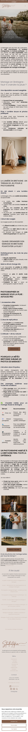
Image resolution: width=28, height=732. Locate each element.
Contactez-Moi (14, 670)
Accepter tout (14, 721)
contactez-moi (9, 565)
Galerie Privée (14, 667)
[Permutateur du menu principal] (25, 6)
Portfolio (14, 666)
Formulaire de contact (14, 682)
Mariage (15, 661)
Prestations (14, 659)
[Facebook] (11, 689)
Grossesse (14, 662)
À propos (14, 669)
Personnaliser (14, 725)
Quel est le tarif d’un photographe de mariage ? (14, 609)
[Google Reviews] (17, 689)
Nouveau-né (15, 664)
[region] (14, 719)
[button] (3, 155)
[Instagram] (14, 689)
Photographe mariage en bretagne (14, 629)
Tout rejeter (14, 729)
